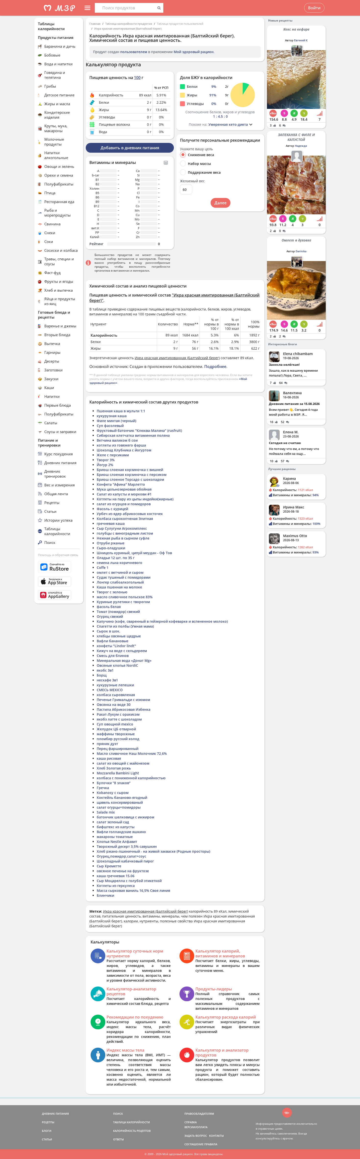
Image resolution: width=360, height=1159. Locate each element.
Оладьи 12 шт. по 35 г (115, 557)
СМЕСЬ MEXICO (110, 690)
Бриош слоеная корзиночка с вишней (130, 469)
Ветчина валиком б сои (117, 440)
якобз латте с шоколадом (119, 719)
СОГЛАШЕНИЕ (194, 1144)
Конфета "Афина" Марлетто (121, 484)
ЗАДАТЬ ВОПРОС (195, 1135)
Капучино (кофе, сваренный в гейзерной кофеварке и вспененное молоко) (162, 621)
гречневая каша (111, 523)
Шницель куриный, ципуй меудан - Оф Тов (134, 553)
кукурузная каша (112, 415)
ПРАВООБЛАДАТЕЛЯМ (199, 1113)
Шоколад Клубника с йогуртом (124, 450)
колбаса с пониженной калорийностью (131, 778)
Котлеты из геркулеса (116, 885)
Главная (94, 23)
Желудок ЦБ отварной (116, 729)
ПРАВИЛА (210, 1144)
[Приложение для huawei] (59, 595)
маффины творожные (116, 734)
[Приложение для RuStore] (59, 567)
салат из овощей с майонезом (123, 763)
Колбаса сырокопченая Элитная (125, 518)
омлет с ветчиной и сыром (120, 572)
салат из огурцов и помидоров (124, 504)
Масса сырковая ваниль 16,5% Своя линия (133, 890)
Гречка (103, 787)
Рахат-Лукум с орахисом (118, 714)
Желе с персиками (113, 455)
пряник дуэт (107, 743)
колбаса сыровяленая (116, 694)
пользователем (133, 51)
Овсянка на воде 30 (114, 704)
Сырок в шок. (108, 631)
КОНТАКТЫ (216, 1135)
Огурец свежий (110, 616)
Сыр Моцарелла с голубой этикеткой (129, 880)
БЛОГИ (46, 1131)
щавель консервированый (120, 802)
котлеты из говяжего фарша (121, 445)
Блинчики (105, 895)
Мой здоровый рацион (194, 51)
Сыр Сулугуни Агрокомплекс (122, 528)
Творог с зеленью (112, 592)
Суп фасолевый (110, 425)
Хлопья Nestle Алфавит (117, 841)
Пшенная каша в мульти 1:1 (121, 411)
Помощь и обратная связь (58, 555)
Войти (314, 8)
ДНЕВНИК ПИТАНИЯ (55, 1113)
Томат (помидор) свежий (118, 611)
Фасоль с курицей (112, 508)
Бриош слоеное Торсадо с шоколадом (130, 479)
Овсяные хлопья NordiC (117, 665)
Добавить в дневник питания (130, 147)
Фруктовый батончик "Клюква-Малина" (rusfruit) (139, 430)
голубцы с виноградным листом (125, 533)
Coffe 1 (102, 567)
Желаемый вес (192, 181)
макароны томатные (115, 836)
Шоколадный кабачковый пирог (125, 861)
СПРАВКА (190, 1122)
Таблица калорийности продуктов (128, 23)
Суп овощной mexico (115, 724)
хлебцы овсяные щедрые (119, 636)
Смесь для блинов (113, 655)
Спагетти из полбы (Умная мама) (125, 626)
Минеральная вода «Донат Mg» (124, 660)
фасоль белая (109, 606)
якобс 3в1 (105, 670)
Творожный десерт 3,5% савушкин (127, 846)
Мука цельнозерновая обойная (124, 489)
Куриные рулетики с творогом (123, 601)
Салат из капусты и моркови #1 (124, 494)
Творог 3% (106, 460)
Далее (221, 203)
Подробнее (215, 366)
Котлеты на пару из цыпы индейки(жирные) (135, 499)
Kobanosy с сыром (113, 792)
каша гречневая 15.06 (115, 875)
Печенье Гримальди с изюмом (123, 699)
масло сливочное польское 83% (125, 597)
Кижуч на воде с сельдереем (122, 650)
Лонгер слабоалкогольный (120, 582)
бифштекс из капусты (115, 827)
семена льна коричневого (119, 562)
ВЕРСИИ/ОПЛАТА (195, 1127)
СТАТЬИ (47, 1139)
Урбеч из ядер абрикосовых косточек (130, 513)
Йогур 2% (105, 464)
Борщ (102, 675)
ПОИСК (118, 1113)
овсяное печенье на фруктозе (123, 871)
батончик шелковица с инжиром (125, 817)
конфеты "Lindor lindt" (116, 645)
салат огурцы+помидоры (119, 807)
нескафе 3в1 (107, 680)
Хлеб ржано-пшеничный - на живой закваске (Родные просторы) (153, 851)
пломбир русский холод (118, 738)
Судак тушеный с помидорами (123, 577)
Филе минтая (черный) (116, 420)
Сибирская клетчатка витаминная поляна (133, 435)
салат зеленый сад (113, 822)
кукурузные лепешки (115, 685)
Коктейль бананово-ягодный (122, 797)
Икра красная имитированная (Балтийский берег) (127, 28)
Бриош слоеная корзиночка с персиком (132, 474)
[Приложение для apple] (59, 581)
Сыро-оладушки (111, 548)
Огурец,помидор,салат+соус (121, 856)
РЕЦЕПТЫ (48, 1122)
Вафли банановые (112, 641)
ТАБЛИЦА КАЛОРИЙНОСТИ (131, 1122)
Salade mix (106, 812)
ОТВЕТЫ (118, 1139)
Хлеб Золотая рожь (114, 768)
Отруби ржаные (110, 543)
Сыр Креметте (109, 866)
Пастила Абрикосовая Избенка (123, 709)
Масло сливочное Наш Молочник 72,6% (132, 753)
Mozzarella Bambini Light (118, 773)
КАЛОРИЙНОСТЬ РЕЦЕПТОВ (132, 1131)
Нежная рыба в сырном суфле (123, 538)
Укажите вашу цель (196, 149)
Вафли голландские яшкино (121, 831)
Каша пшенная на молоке (119, 587)
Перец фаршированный (117, 748)
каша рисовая (109, 758)
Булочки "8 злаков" (114, 782)
